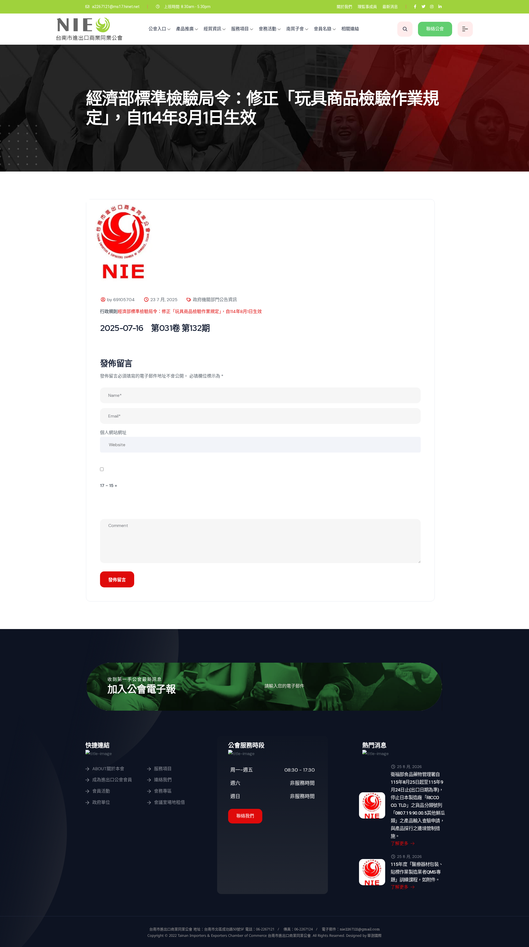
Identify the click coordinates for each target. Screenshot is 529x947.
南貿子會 (295, 29)
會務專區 (163, 791)
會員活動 (101, 791)
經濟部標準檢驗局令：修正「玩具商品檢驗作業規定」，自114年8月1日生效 (190, 311)
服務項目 (240, 29)
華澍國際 (374, 935)
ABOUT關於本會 (108, 769)
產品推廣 (185, 29)
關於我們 (344, 6)
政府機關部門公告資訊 (215, 300)
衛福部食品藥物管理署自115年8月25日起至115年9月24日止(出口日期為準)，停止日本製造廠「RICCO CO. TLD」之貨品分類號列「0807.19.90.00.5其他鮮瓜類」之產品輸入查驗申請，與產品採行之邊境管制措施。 (418, 805)
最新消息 (390, 6)
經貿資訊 (212, 29)
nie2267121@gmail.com (360, 929)
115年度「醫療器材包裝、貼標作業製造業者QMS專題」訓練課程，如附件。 (417, 872)
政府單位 (101, 802)
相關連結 (350, 29)
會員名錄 (322, 29)
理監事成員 (367, 6)
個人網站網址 (113, 432)
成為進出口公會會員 (112, 780)
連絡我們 (163, 780)
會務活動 (267, 29)
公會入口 (157, 29)
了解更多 (400, 843)
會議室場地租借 (169, 802)
